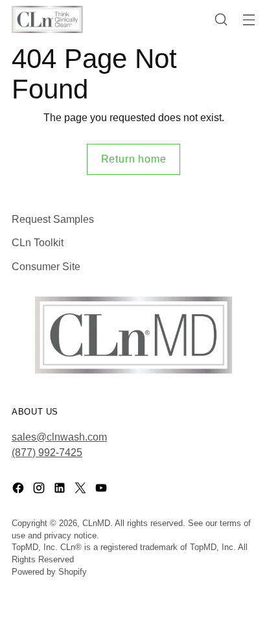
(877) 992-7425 (47, 452)
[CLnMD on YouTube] (102, 489)
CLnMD (96, 523)
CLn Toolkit (38, 242)
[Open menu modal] (248, 19)
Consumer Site (46, 266)
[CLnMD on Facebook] (19, 489)
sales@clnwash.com (59, 436)
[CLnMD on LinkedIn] (61, 489)
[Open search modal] (220, 19)
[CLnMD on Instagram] (40, 489)
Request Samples (53, 219)
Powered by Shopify (49, 572)
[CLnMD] (47, 20)
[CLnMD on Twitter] (81, 489)
